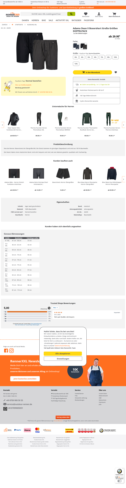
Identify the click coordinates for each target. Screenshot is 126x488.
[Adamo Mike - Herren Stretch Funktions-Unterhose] (14, 173)
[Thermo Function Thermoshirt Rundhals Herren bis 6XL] (87, 119)
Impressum (102, 402)
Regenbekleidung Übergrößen (63, 441)
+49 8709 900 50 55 (14, 400)
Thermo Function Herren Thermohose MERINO (63, 129)
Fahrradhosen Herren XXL (15, 441)
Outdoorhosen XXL (39, 439)
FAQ (76, 396)
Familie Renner (79, 393)
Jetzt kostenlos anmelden (25, 379)
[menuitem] (48, 14)
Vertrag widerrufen (63, 417)
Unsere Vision (103, 393)
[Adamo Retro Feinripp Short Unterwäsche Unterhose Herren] (38, 173)
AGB (100, 398)
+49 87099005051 (15, 408)
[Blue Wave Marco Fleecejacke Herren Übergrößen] (87, 173)
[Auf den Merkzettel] (116, 72)
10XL (115, 57)
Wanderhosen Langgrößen (63, 439)
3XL (76, 57)
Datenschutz (102, 400)
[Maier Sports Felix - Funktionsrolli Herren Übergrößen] (14, 119)
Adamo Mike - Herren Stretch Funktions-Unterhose (14, 183)
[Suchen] (71, 14)
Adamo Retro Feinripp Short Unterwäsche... (38, 183)
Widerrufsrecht (103, 396)
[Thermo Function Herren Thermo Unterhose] (112, 119)
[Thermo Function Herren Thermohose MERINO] (63, 119)
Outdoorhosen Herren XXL (39, 444)
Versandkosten (58, 421)
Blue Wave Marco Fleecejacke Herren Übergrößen (87, 183)
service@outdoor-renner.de (19, 404)
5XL (89, 57)
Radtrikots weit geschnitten (15, 444)
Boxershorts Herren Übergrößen (63, 182)
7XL (102, 57)
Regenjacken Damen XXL (63, 444)
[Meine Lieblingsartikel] (86, 13)
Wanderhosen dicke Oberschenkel (39, 446)
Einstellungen (63, 359)
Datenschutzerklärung (62, 346)
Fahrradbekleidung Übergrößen (15, 437)
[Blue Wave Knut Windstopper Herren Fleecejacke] (112, 173)
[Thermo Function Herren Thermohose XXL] (38, 119)
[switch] (119, 481)
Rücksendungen (79, 400)
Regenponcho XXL (87, 439)
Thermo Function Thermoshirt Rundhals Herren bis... (87, 129)
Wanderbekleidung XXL (39, 437)
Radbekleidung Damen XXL (15, 446)
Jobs (100, 404)
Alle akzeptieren (62, 353)
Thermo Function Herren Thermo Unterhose (112, 129)
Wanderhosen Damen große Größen (39, 441)
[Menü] (123, 469)
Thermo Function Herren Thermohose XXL (39, 129)
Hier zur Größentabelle (23, 85)
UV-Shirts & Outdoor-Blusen (87, 444)
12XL (76, 64)
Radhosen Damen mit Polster (15, 439)
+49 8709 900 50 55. (45, 92)
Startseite (19, 25)
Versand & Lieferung (81, 398)
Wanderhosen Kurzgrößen (63, 437)
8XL (108, 57)
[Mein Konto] (99, 13)
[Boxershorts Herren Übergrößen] (63, 173)
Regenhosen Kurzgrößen (87, 441)
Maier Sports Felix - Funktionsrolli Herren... (14, 129)
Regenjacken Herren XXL (63, 446)
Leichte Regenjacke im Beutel (86, 437)
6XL (95, 57)
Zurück (4, 25)
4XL (82, 57)
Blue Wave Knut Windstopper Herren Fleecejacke (112, 183)
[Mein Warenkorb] (115, 13)
